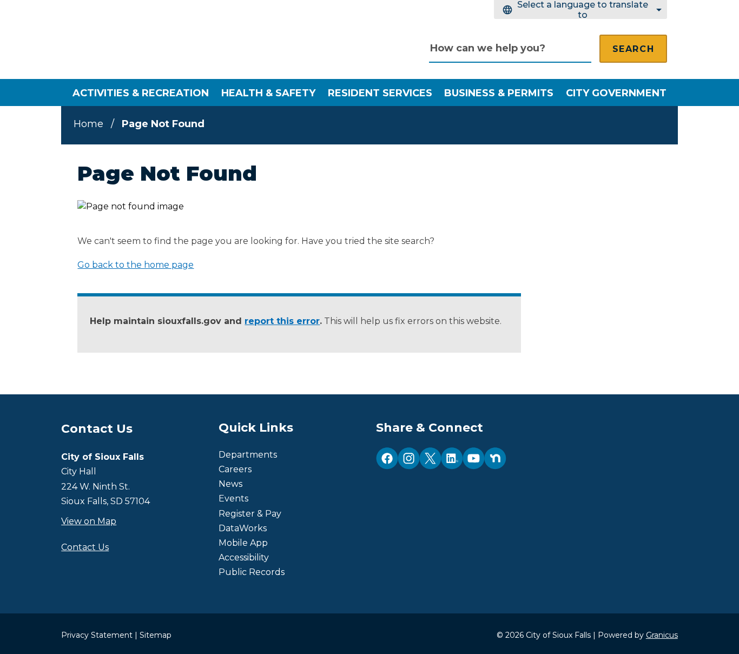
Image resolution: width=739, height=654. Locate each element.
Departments (248, 455)
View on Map (88, 521)
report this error (282, 321)
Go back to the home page (135, 265)
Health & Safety (268, 93)
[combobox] (580, 9)
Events (233, 498)
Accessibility (244, 557)
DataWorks (243, 528)
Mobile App (243, 543)
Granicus (662, 635)
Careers (235, 469)
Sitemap (155, 635)
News (230, 484)
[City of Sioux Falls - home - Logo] (180, 43)
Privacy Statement (97, 635)
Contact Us (85, 547)
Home (88, 124)
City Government (616, 93)
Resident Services (380, 93)
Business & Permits (498, 93)
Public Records (252, 572)
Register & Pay (250, 513)
